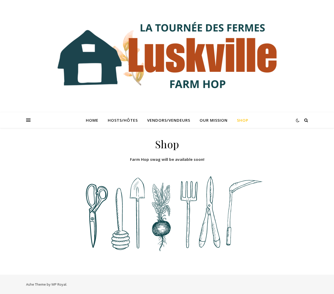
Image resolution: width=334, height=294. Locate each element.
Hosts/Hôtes (123, 120)
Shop (242, 120)
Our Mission (214, 120)
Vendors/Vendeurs (168, 120)
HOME (92, 120)
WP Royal (58, 284)
